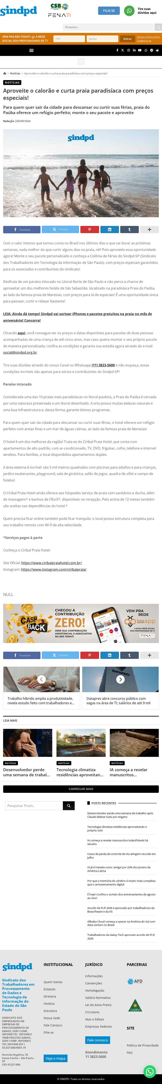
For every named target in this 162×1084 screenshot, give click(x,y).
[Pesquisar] (158, 27)
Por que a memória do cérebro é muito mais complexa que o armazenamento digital (121, 882)
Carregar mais (81, 789)
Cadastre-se (144, 40)
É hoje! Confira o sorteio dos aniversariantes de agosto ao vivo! (121, 896)
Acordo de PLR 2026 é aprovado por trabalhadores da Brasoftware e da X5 (120, 909)
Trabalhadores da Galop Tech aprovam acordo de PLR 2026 (121, 936)
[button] (31, 50)
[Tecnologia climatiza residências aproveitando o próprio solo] (81, 743)
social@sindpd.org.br (20, 352)
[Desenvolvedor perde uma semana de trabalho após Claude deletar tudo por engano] (27, 743)
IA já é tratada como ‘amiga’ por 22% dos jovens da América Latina (118, 869)
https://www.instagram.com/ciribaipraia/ (53, 569)
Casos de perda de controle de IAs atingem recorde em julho (121, 855)
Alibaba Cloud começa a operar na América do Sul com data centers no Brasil (121, 923)
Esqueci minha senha (148, 36)
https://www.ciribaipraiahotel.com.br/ (51, 563)
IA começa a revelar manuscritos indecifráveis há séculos (132, 772)
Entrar (127, 39)
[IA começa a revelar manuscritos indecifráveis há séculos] (134, 743)
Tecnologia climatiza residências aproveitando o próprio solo (81, 772)
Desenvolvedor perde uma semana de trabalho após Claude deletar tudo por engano (27, 772)
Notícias (15, 73)
